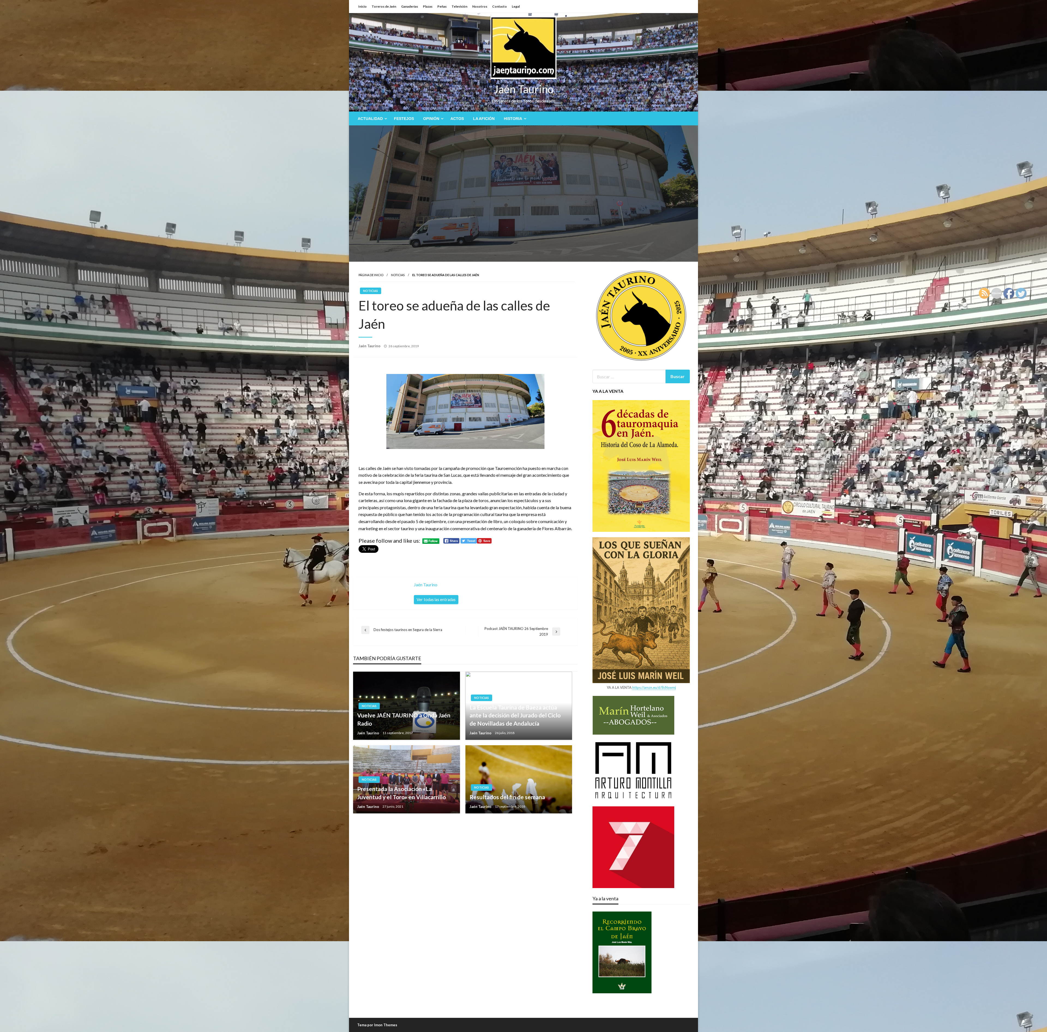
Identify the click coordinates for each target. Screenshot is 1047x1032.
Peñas (442, 6)
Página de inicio (371, 275)
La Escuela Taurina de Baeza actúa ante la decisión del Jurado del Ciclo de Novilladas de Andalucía (515, 715)
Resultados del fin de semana (507, 796)
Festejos (404, 118)
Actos (457, 118)
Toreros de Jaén (384, 6)
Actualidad (370, 118)
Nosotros (479, 6)
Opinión (431, 118)
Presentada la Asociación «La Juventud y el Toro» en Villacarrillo (401, 792)
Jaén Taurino (523, 89)
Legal (516, 6)
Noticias (398, 275)
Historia (513, 118)
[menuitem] (371, 118)
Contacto (499, 6)
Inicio (362, 6)
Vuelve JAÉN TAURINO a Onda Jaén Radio (403, 719)
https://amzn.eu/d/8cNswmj (654, 687)
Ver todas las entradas (436, 599)
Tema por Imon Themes (377, 1025)
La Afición (484, 118)
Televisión (459, 6)
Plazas (427, 6)
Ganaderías (409, 6)
